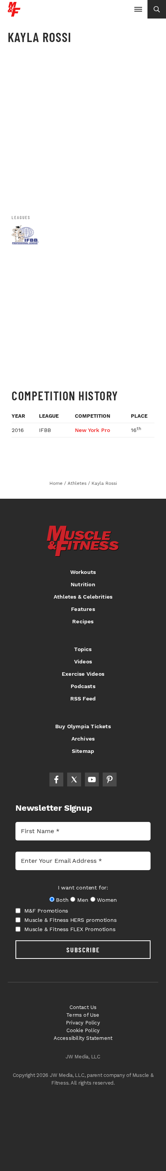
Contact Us (83, 1007)
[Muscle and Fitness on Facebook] (56, 779)
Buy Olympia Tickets (83, 726)
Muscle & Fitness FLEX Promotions (69, 929)
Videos (83, 661)
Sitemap (83, 751)
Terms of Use (82, 1015)
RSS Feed (83, 698)
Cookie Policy (83, 1030)
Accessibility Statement (83, 1038)
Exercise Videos (83, 674)
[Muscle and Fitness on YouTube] (92, 779)
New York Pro (92, 430)
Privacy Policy (83, 1023)
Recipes (82, 621)
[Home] (14, 14)
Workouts (83, 572)
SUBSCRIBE (83, 949)
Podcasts (83, 686)
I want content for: (83, 887)
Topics (82, 649)
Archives (83, 739)
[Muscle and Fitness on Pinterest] (110, 779)
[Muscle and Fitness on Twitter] (74, 779)
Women (107, 900)
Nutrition (83, 584)
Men (82, 900)
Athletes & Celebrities (83, 597)
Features (83, 609)
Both (62, 900)
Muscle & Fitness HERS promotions (70, 920)
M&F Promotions (46, 911)
